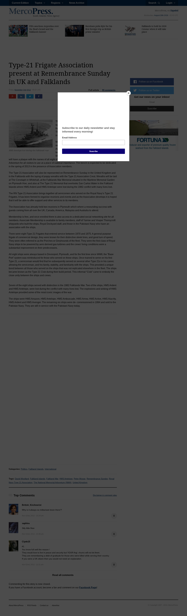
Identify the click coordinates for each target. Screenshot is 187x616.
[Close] (128, 93)
